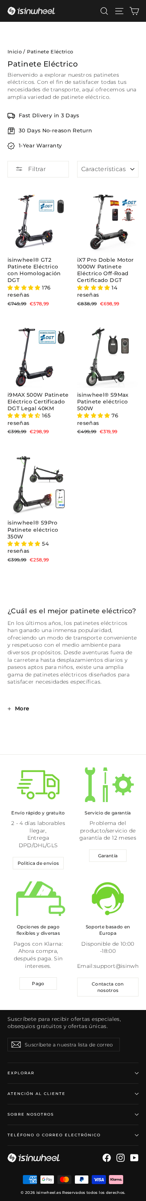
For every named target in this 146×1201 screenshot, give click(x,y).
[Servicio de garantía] (108, 784)
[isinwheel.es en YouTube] (134, 1158)
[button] (24, 287)
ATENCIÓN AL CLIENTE (36, 1093)
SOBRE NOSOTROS (30, 1114)
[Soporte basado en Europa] (108, 898)
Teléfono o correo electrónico (54, 1135)
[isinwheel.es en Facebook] (107, 1158)
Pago (38, 983)
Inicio (14, 52)
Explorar (20, 1073)
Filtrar (36, 169)
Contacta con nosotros (108, 987)
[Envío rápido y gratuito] (38, 784)
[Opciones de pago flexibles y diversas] (38, 898)
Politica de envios (38, 863)
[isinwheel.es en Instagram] (120, 1158)
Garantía (108, 855)
